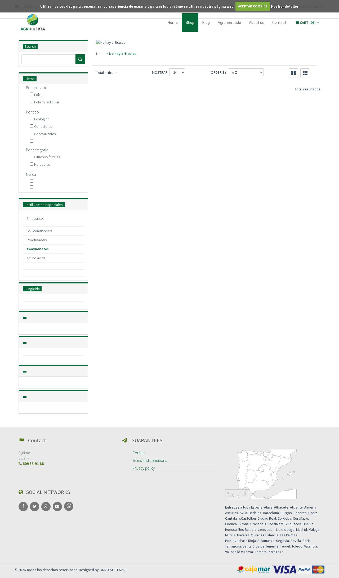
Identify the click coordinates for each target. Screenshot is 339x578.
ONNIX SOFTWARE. (114, 569)
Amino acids (36, 258)
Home (173, 22)
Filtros (30, 78)
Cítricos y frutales (47, 157)
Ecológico (42, 119)
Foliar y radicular (46, 102)
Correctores (43, 126)
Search (30, 46)
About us (256, 22)
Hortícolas (42, 164)
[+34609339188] (68, 506)
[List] (305, 72)
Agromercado (229, 22)
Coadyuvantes (45, 134)
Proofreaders (37, 240)
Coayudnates (38, 249)
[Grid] (293, 72)
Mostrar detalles (285, 6)
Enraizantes (35, 218)
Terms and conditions (149, 460)
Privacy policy (143, 468)
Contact (279, 22)
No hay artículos (122, 53)
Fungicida (32, 288)
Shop (190, 22)
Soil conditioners (39, 231)
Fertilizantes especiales (44, 204)
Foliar (38, 94)
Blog (206, 22)
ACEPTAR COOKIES (252, 6)
